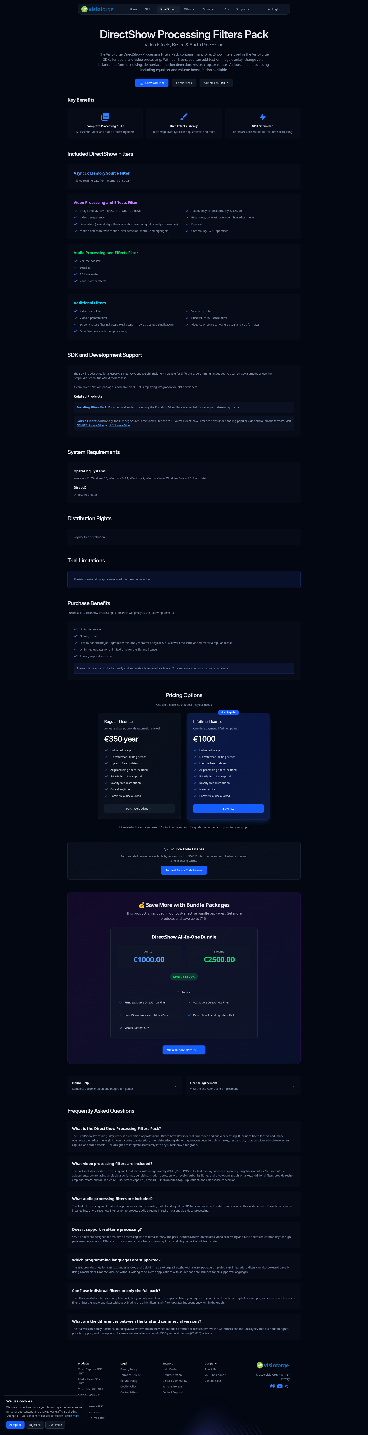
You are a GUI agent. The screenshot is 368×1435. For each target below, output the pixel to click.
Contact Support (173, 1392)
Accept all (15, 1425)
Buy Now (228, 808)
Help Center (170, 1369)
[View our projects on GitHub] (287, 1386)
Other (187, 9)
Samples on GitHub (216, 83)
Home (133, 9)
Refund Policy (128, 1380)
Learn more (72, 1416)
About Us (210, 1369)
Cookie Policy (128, 1386)
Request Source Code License (184, 870)
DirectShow (167, 9)
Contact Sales (213, 1380)
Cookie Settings (130, 1392)
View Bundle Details (181, 1050)
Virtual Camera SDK (90, 1406)
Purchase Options (137, 808)
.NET (147, 9)
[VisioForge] (97, 9)
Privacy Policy (128, 1369)
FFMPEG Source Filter (90, 425)
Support (241, 9)
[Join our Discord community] (273, 1386)
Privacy (285, 1379)
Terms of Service (130, 1375)
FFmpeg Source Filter (91, 1418)
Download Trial (154, 83)
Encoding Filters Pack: (92, 407)
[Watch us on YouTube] (280, 1386)
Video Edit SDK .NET (90, 1389)
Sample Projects (172, 1386)
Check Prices (184, 83)
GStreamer (208, 9)
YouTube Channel (216, 1375)
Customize (55, 1425)
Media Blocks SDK (89, 1395)
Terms (284, 1374)
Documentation (172, 1375)
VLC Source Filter (119, 425)
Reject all (35, 1425)
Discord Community (175, 1380)
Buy (227, 9)
